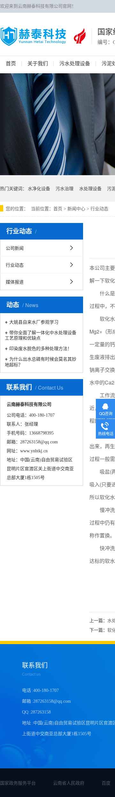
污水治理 (64, 188)
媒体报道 (15, 281)
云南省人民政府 (68, 782)
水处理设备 (90, 188)
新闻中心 (76, 208)
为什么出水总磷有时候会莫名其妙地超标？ (40, 361)
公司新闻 (15, 248)
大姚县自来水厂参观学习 (33, 322)
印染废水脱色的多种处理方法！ (40, 348)
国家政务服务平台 (18, 782)
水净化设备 (39, 188)
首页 (57, 208)
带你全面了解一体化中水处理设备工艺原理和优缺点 (40, 335)
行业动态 (99, 208)
